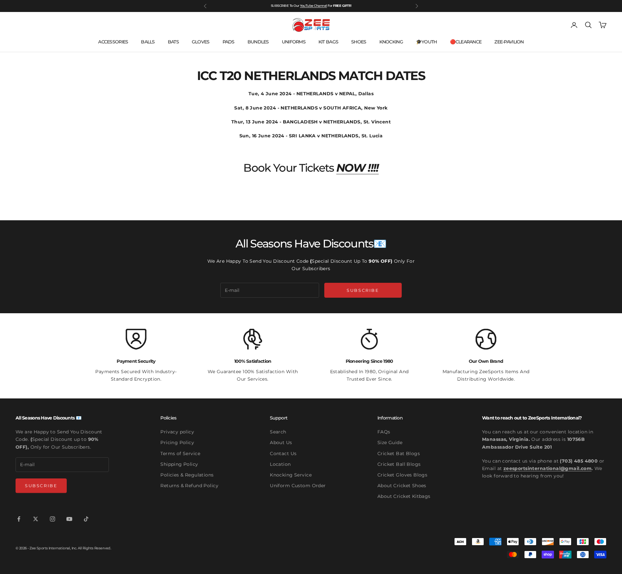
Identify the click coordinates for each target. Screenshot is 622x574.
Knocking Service (291, 475)
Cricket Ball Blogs (399, 464)
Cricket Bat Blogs (398, 453)
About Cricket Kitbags (404, 496)
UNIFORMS (293, 42)
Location (280, 464)
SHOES (358, 42)
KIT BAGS (328, 42)
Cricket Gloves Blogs (402, 475)
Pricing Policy (177, 442)
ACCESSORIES (113, 42)
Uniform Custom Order (298, 485)
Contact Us (283, 453)
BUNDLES (258, 42)
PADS (229, 42)
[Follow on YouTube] (69, 519)
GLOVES (201, 42)
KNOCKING (391, 42)
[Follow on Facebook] (19, 519)
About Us (281, 442)
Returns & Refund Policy (189, 485)
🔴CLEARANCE (466, 42)
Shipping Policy (179, 464)
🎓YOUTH (426, 42)
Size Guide (389, 442)
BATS (173, 42)
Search (278, 432)
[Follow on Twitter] (35, 519)
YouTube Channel (313, 6)
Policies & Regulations (186, 475)
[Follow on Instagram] (52, 519)
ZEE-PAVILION (509, 42)
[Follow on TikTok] (86, 519)
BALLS (148, 42)
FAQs (383, 432)
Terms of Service (180, 453)
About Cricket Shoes (401, 485)
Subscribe (363, 290)
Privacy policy (177, 432)
